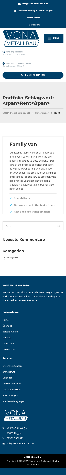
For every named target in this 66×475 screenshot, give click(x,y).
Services (7, 337)
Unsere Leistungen (12, 366)
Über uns (7, 325)
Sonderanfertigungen (14, 401)
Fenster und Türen (12, 383)
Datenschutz (9, 349)
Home (6, 319)
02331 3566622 (15, 438)
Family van (23, 144)
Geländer (7, 377)
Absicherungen (10, 395)
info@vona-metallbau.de (20, 443)
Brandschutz (9, 371)
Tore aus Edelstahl (12, 389)
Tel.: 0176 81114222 (34, 75)
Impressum (8, 343)
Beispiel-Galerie (10, 331)
